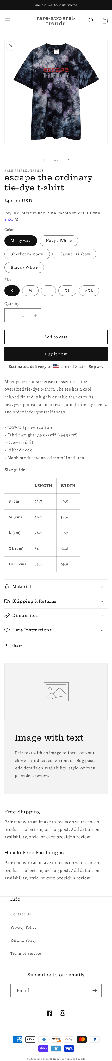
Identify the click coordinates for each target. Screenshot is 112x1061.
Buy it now (56, 354)
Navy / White (59, 240)
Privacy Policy (23, 927)
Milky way (21, 240)
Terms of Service (25, 953)
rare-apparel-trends (49, 1058)
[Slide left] (43, 160)
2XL (89, 290)
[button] (7, 20)
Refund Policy (23, 940)
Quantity (12, 303)
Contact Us (20, 914)
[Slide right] (68, 160)
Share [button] (16, 645)
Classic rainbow (74, 254)
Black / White (24, 267)
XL (67, 290)
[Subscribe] (94, 991)
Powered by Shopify (74, 1058)
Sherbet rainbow (27, 254)
